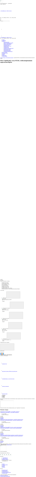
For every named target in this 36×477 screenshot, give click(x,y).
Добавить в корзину (3, 354)
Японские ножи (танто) (7, 49)
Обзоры (3, 396)
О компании (4, 40)
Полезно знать (4, 55)
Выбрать (1, 442)
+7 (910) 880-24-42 (3, 37)
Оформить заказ (9, 444)
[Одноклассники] (2, 353)
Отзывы (3, 54)
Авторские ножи (6, 47)
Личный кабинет (4, 56)
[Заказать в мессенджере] (4, 355)
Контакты (3, 53)
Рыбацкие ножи (6, 46)
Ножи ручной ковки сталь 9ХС (8, 42)
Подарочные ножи (6, 45)
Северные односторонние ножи (8, 48)
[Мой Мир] (3, 353)
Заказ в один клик (9, 354)
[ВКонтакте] (0, 353)
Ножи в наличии (4, 52)
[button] (0, 19)
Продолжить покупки (3, 444)
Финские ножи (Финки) (7, 44)
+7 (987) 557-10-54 (9, 37)
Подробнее (2, 425)
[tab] (19, 395)
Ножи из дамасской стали (8, 43)
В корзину (1, 418)
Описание (3, 395)
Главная (3, 39)
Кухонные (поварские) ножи (8, 51)
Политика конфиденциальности (5, 476)
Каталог (3, 41)
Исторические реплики (7, 50)
